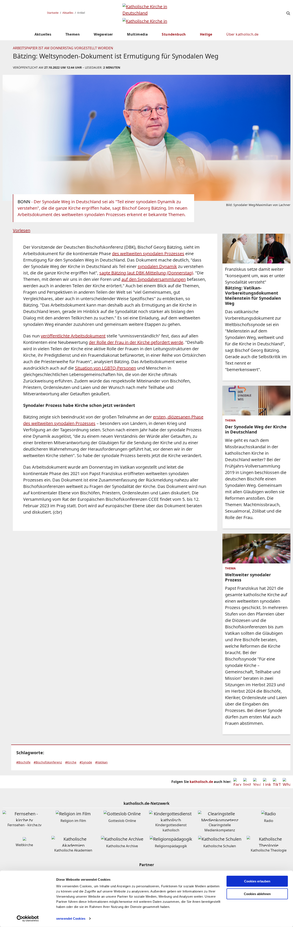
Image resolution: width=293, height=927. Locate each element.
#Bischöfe (23, 762)
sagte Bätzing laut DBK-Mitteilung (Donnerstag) (146, 273)
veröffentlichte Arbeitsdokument (73, 336)
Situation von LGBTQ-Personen (105, 368)
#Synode (86, 762)
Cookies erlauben (257, 881)
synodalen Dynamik (157, 266)
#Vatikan (101, 762)
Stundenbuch (174, 34)
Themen (72, 34)
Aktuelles (67, 13)
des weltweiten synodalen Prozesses (148, 253)
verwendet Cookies (70, 918)
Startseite (53, 13)
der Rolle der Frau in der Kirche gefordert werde (136, 342)
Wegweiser (103, 34)
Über (242, 34)
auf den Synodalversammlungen (153, 279)
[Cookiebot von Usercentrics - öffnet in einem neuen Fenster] (28, 918)
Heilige (206, 34)
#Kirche (70, 762)
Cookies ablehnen (257, 894)
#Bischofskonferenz (48, 762)
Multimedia (137, 34)
